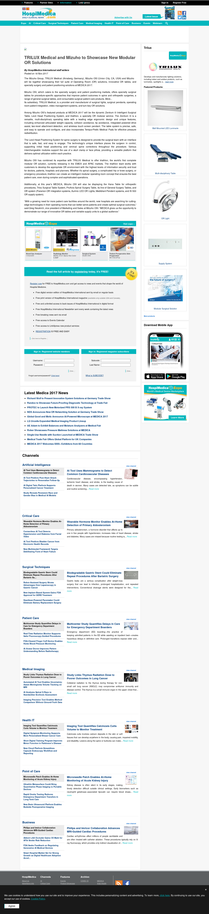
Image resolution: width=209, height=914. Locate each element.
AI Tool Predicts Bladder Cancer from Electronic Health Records (41, 542)
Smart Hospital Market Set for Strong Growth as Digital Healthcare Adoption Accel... (42, 855)
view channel (131, 466)
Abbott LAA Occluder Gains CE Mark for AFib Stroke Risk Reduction (42, 839)
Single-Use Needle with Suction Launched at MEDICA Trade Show (62, 434)
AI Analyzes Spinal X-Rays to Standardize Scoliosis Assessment (40, 693)
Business (136, 23)
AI (30, 23)
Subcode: (95, 360)
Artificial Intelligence (36, 465)
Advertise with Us (123, 17)
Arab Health (101, 883)
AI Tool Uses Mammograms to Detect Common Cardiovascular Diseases (41, 471)
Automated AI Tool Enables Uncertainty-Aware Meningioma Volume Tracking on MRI (42, 685)
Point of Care (122, 23)
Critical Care (39, 23)
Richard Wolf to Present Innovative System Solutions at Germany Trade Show (68, 398)
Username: (38, 360)
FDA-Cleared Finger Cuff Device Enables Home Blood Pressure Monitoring (43, 642)
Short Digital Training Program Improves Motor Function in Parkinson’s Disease (42, 742)
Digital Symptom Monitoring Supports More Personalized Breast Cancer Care (42, 734)
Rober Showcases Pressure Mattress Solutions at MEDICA (58, 430)
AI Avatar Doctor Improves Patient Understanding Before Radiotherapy (41, 650)
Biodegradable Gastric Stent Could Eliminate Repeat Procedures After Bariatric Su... (40, 575)
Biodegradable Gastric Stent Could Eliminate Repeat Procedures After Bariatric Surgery (94, 574)
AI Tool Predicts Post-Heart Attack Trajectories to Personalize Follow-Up (41, 479)
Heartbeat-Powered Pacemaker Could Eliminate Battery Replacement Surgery (42, 601)
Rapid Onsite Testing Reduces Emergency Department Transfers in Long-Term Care (40, 797)
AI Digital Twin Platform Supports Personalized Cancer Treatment (39, 486)
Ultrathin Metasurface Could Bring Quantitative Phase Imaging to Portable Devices (42, 787)
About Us (25, 881)
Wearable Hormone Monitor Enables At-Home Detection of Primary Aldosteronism (42, 524)
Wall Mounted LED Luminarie (165, 128)
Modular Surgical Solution (165, 308)
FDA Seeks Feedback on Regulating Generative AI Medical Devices (40, 846)
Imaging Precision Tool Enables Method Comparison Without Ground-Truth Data (42, 701)
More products (149, 316)
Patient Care (77, 23)
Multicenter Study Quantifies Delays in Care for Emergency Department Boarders (42, 626)
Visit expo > (129, 223)
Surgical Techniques (58, 23)
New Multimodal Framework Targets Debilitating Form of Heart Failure (40, 550)
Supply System (165, 263)
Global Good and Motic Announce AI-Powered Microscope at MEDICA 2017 (67, 416)
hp (94, 2)
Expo (23, 23)
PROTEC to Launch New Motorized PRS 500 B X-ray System (59, 407)
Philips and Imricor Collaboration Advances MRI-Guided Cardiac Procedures (39, 830)
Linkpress (84, 2)
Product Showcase (67, 883)
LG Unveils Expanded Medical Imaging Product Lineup (56, 421)
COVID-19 (84, 881)
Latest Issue (151, 16)
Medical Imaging (94, 23)
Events (146, 23)
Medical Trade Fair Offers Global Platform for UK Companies (59, 439)
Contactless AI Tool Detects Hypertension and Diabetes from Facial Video (42, 534)
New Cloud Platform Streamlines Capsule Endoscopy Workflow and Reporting (40, 751)
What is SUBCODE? (95, 375)
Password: (38, 364)
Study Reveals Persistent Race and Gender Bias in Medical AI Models (40, 494)
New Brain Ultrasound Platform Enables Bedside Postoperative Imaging (42, 805)
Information (66, 2)
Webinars (157, 23)
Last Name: (95, 364)
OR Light (165, 218)
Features (28, 2)
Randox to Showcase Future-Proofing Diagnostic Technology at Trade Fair (67, 402)
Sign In (164, 2)
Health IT (109, 23)
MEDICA (100, 881)
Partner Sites (46, 2)
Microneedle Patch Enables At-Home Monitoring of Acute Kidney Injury (41, 778)
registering (81, 271)
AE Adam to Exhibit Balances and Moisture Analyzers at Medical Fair (64, 425)
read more (169, 81)
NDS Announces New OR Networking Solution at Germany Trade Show (65, 412)
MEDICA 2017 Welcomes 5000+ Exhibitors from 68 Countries (59, 443)
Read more (94, 488)
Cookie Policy (38, 898)
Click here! (55, 375)
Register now (36, 283)
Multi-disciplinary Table (165, 173)
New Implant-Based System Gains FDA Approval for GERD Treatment (42, 593)
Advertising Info (28, 883)
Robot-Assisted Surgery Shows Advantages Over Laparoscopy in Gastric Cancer (39, 585)
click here (165, 895)
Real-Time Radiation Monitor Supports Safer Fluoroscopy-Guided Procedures (42, 634)
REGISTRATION (43, 331)
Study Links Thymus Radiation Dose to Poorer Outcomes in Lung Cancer (42, 675)
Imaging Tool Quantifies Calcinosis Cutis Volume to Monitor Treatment (40, 726)
